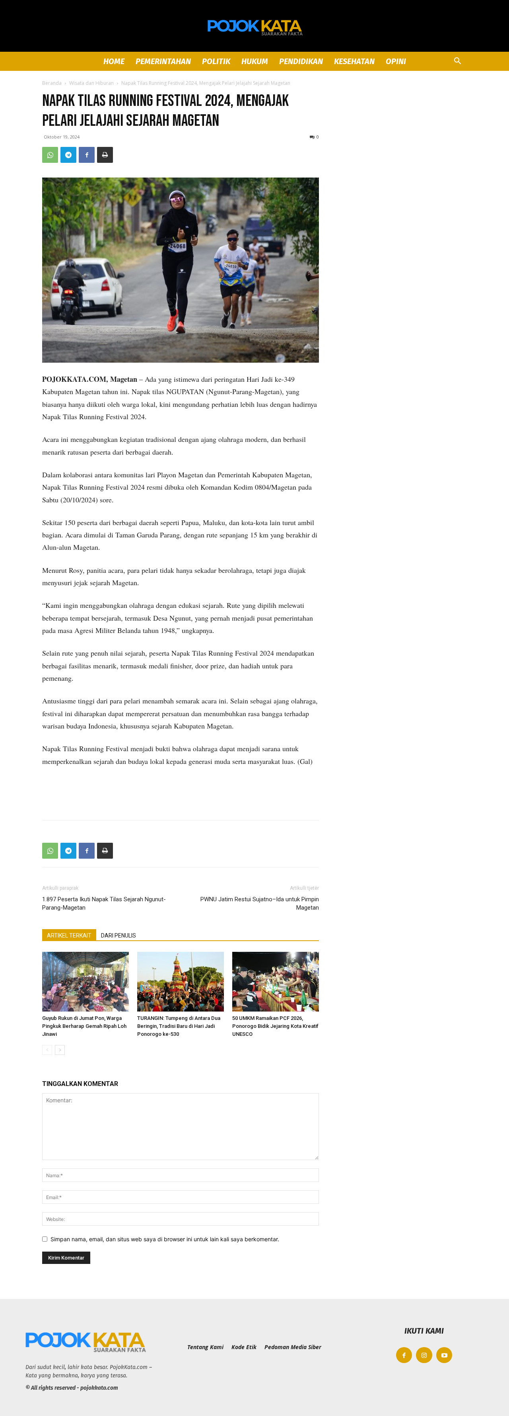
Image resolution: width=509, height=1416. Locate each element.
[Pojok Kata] (254, 26)
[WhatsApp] (50, 155)
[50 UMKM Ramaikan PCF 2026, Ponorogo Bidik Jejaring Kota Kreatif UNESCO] (275, 982)
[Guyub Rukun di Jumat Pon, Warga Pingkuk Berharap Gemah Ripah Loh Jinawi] (85, 982)
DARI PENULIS (118, 935)
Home (113, 61)
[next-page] (60, 1050)
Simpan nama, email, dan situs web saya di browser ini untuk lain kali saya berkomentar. (165, 1239)
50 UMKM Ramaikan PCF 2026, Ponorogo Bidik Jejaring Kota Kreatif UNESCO (275, 1026)
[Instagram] (424, 1355)
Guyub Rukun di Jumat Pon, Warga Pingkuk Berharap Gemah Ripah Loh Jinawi (84, 1026)
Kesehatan (354, 61)
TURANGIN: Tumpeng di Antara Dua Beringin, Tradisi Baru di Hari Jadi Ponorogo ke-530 (178, 1026)
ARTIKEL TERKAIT (69, 935)
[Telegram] (68, 155)
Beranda (52, 83)
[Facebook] (87, 155)
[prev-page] (47, 1050)
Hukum (254, 61)
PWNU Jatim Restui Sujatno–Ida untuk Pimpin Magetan (259, 903)
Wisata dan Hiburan (91, 83)
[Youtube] (444, 1355)
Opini (396, 61)
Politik (216, 61)
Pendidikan (301, 61)
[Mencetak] (105, 155)
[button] (457, 62)
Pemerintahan (163, 61)
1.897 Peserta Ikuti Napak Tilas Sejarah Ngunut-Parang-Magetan (104, 903)
